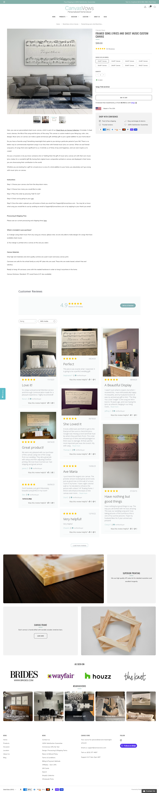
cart (32, 198)
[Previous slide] (11, 71)
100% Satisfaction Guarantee (52, 743)
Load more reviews (79, 545)
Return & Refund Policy (50, 754)
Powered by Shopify (137, 789)
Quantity (98, 71)
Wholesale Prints (48, 779)
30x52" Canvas (143, 65)
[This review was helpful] (48, 472)
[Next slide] (88, 71)
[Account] (145, 7)
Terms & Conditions (48, 757)
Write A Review (127, 305)
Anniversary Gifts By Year (50, 747)
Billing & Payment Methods (51, 761)
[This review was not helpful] (52, 472)
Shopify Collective (48, 775)
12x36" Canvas (143, 61)
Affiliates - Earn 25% (49, 765)
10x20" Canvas (102, 61)
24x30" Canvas (115, 65)
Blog (105, 17)
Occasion (74, 17)
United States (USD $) (8, 789)
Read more (114, 407)
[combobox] (27, 321)
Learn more (40, 636)
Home (53, 17)
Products (62, 17)
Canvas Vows (100, 30)
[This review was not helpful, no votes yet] (52, 403)
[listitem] (79, 2)
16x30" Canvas (102, 65)
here (45, 220)
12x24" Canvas (129, 61)
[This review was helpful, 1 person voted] (89, 379)
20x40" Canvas (129, 65)
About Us (97, 17)
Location (85, 17)
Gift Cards (45, 768)
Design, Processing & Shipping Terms (54, 750)
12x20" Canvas (115, 61)
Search (44, 772)
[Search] (155, 7)
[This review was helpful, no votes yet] (48, 403)
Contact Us (46, 740)
